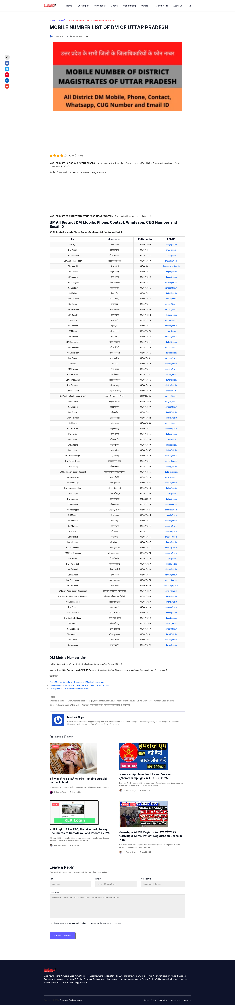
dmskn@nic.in (171, 591)
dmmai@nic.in (171, 521)
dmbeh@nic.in (171, 326)
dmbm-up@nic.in (171, 585)
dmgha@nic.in (171, 401)
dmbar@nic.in (171, 315)
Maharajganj (129, 5)
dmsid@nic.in (171, 618)
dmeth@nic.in (171, 364)
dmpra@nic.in (171, 564)
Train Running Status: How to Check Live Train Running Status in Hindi (79, 685)
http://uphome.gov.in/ (126, 701)
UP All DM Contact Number (149, 701)
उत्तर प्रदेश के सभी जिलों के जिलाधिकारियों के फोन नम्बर (110, 705)
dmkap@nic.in (171, 456)
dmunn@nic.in (171, 640)
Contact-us (162, 5)
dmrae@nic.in (171, 569)
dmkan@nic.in (171, 461)
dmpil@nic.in (171, 558)
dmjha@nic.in (171, 450)
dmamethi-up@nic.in (171, 266)
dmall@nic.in (171, 255)
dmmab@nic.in (171, 515)
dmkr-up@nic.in (171, 472)
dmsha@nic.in (171, 602)
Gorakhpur (83, 5)
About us (177, 5)
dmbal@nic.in (171, 293)
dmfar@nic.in (171, 380)
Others (144, 5)
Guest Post (163, 1000)
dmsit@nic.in (171, 623)
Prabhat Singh (131, 790)
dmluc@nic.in (171, 499)
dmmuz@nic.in (171, 553)
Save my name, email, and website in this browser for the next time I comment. (87, 923)
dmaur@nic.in (171, 277)
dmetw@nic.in (171, 369)
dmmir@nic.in (171, 542)
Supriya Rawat (61, 792)
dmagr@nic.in (171, 244)
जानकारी (62, 20)
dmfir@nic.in (171, 391)
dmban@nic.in (171, 304)
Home (69, 5)
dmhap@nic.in (171, 423)
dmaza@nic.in (171, 282)
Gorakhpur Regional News (71, 1000)
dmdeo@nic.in (171, 358)
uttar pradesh (168, 701)
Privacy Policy (150, 1000)
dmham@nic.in (171, 428)
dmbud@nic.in (171, 336)
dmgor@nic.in (171, 418)
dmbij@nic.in (171, 331)
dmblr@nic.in (171, 299)
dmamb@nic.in (171, 261)
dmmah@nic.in (171, 510)
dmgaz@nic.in (171, 407)
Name (52, 879)
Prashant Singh (60, 36)
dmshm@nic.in (171, 607)
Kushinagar (100, 5)
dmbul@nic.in (171, 342)
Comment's (54, 892)
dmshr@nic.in (171, 612)
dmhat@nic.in (171, 504)
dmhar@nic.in (171, 434)
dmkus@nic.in (171, 483)
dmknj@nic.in (171, 466)
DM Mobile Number (58, 701)
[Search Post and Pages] (190, 6)
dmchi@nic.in (171, 353)
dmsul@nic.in (171, 634)
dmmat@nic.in (171, 526)
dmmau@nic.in (171, 531)
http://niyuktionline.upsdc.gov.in (102, 701)
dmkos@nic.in (171, 477)
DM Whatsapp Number (77, 701)
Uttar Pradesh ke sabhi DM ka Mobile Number (69, 705)
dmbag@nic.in (171, 288)
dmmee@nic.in (171, 537)
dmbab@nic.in (171, 309)
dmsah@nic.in (171, 580)
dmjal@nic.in (171, 439)
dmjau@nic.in (171, 445)
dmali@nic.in (171, 250)
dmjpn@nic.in (171, 271)
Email (98, 879)
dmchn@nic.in (171, 347)
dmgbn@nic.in (171, 396)
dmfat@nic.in (171, 385)
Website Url (146, 879)
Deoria (114, 5)
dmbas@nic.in (171, 320)
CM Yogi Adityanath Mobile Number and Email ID (70, 689)
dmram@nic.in (171, 575)
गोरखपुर (133, 805)
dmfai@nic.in (171, 374)
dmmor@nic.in (171, 548)
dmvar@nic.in (171, 645)
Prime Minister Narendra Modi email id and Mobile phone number (77, 682)
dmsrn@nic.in (171, 596)
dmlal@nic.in (171, 493)
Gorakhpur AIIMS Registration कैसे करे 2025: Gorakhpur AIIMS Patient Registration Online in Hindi (150, 836)
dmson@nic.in (171, 629)
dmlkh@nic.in (171, 488)
